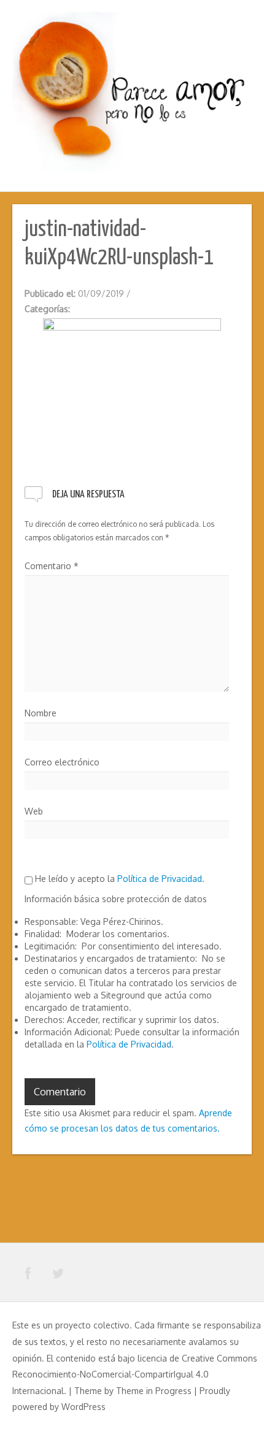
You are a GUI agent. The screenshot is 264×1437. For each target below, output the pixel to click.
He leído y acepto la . (118, 878)
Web (34, 811)
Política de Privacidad (159, 878)
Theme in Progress (154, 1390)
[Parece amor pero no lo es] (132, 90)
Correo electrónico (62, 762)
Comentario (52, 566)
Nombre (40, 713)
